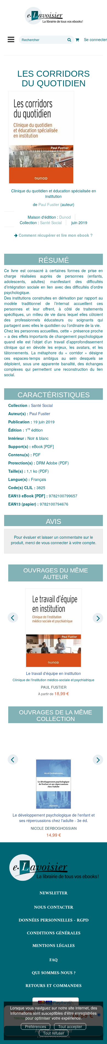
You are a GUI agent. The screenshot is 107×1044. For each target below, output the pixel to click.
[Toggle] (11, 39)
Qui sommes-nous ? (53, 973)
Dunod (65, 217)
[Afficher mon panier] (77, 39)
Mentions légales (53, 946)
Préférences (35, 1026)
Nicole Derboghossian (54, 828)
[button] (41, 137)
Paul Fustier (48, 204)
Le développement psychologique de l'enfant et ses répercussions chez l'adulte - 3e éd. (54, 817)
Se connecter (95, 39)
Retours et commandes (53, 986)
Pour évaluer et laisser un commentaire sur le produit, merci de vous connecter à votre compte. (53, 539)
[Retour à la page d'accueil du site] (53, 15)
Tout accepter (70, 1026)
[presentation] (13, 618)
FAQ (53, 960)
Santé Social (51, 222)
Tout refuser (53, 1033)
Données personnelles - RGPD (54, 920)
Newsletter (53, 893)
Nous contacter (53, 907)
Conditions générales (53, 933)
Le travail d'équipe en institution (53, 673)
